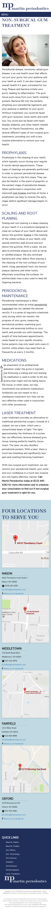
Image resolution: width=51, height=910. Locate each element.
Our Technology (12, 854)
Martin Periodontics (25, 891)
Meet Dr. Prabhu (12, 846)
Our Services (11, 858)
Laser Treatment (13, 874)
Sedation (9, 862)
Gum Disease (11, 866)
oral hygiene (19, 193)
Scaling (27, 235)
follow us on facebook (13, 593)
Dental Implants (12, 870)
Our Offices (11, 850)
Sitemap (45, 893)
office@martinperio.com (15, 589)
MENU (4, 14)
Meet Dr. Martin (12, 842)
